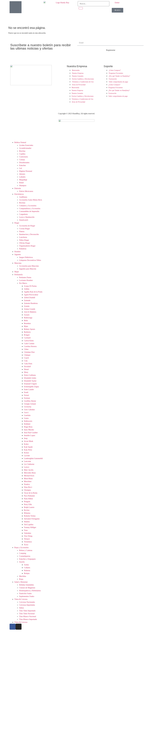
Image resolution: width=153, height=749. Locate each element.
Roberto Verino (30, 516)
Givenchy (27, 407)
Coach (26, 358)
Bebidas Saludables (26, 585)
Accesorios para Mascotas (29, 266)
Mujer (16, 272)
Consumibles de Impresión (29, 211)
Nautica (27, 484)
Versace (27, 539)
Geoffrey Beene (30, 401)
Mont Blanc (28, 479)
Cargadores (23, 214)
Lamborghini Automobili (33, 458)
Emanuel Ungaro (30, 384)
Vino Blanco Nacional (27, 616)
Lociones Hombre (26, 280)
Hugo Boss (28, 427)
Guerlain (27, 415)
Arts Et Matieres (30, 312)
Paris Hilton (28, 499)
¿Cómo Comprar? (115, 70)
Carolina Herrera (30, 346)
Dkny (26, 372)
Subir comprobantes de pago (118, 82)
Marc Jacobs (28, 470)
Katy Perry (28, 450)
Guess (26, 418)
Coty (26, 361)
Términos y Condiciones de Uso (83, 82)
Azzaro (26, 315)
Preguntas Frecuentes (116, 73)
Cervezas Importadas (27, 605)
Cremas (22, 160)
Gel (20, 168)
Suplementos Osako (26, 596)
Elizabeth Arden (30, 378)
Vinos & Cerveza (20, 599)
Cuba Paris (28, 364)
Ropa (21, 579)
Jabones (22, 174)
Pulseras (27, 570)
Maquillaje (23, 180)
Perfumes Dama (25, 277)
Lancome (27, 461)
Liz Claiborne (29, 464)
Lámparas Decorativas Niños (30, 260)
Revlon (26, 510)
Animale (27, 300)
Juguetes (17, 254)
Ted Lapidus (28, 524)
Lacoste (27, 456)
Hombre (17, 252)
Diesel (26, 369)
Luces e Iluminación (26, 217)
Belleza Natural (20, 142)
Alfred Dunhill (29, 298)
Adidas (26, 289)
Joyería (22, 562)
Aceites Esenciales (26, 145)
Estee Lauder (29, 389)
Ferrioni (27, 398)
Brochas (22, 151)
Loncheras (23, 237)
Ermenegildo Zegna (31, 387)
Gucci (26, 412)
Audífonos (23, 197)
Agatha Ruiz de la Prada (33, 292)
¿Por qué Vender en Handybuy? (119, 76)
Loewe (26, 467)
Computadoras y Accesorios (29, 208)
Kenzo (26, 453)
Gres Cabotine (29, 410)
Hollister (27, 424)
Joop (25, 438)
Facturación (113, 79)
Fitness (21, 231)
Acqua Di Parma (30, 286)
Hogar (16, 223)
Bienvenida (75, 70)
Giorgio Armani (30, 404)
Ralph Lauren (29, 507)
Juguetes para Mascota (27, 269)
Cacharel (27, 338)
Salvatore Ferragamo (32, 519)
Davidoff (27, 366)
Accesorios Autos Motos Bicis (30, 200)
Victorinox (28, 542)
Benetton (27, 323)
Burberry (27, 332)
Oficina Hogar (24, 243)
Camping (22, 553)
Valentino (27, 533)
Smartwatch (23, 220)
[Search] (81, 8)
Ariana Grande (29, 309)
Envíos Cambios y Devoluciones (83, 79)
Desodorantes (24, 162)
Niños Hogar (24, 240)
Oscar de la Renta (30, 493)
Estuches (22, 165)
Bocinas (22, 203)
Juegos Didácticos (26, 257)
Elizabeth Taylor (30, 381)
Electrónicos (19, 194)
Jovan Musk (28, 441)
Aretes (26, 565)
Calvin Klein (29, 341)
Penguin (27, 501)
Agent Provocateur (31, 295)
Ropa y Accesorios (21, 547)
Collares (27, 568)
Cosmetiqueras (24, 556)
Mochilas (22, 576)
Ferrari (26, 395)
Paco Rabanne (29, 496)
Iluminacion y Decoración (29, 234)
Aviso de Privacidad (78, 85)
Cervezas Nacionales (27, 602)
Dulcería (17, 188)
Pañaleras (22, 249)
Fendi (26, 392)
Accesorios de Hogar (27, 226)
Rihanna (27, 513)
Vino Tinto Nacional (27, 614)
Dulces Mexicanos (26, 191)
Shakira (27, 522)
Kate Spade (28, 447)
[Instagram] (19, 627)
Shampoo (22, 185)
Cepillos (22, 154)
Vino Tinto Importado (27, 611)
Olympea (27, 490)
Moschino (27, 481)
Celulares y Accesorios (27, 206)
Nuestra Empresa (77, 73)
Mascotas (17, 263)
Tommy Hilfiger (30, 527)
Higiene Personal (25, 171)
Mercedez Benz (30, 473)
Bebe (26, 320)
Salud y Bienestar (21, 582)
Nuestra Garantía (77, 76)
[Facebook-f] (13, 627)
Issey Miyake (29, 430)
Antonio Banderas (31, 303)
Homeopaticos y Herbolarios (30, 591)
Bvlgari (27, 335)
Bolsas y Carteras (25, 550)
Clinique (27, 355)
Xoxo (26, 545)
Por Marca (23, 283)
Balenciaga (28, 318)
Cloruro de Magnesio (27, 588)
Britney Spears (29, 329)
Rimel (21, 183)
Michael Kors (29, 476)
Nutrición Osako (25, 593)
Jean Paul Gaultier (31, 433)
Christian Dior (29, 352)
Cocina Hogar (24, 229)
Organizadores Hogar (27, 246)
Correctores (23, 157)
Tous (26, 530)
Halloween (28, 421)
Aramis (26, 306)
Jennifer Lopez (29, 435)
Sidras (21, 608)
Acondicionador (25, 148)
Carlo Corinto (29, 343)
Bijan (26, 326)
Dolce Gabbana (30, 375)
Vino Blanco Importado (28, 619)
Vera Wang (28, 536)
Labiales (22, 177)
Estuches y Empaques (27, 559)
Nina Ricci (28, 487)
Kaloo (26, 444)
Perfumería (18, 275)
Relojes (27, 573)
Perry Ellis (28, 504)
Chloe (26, 349)
